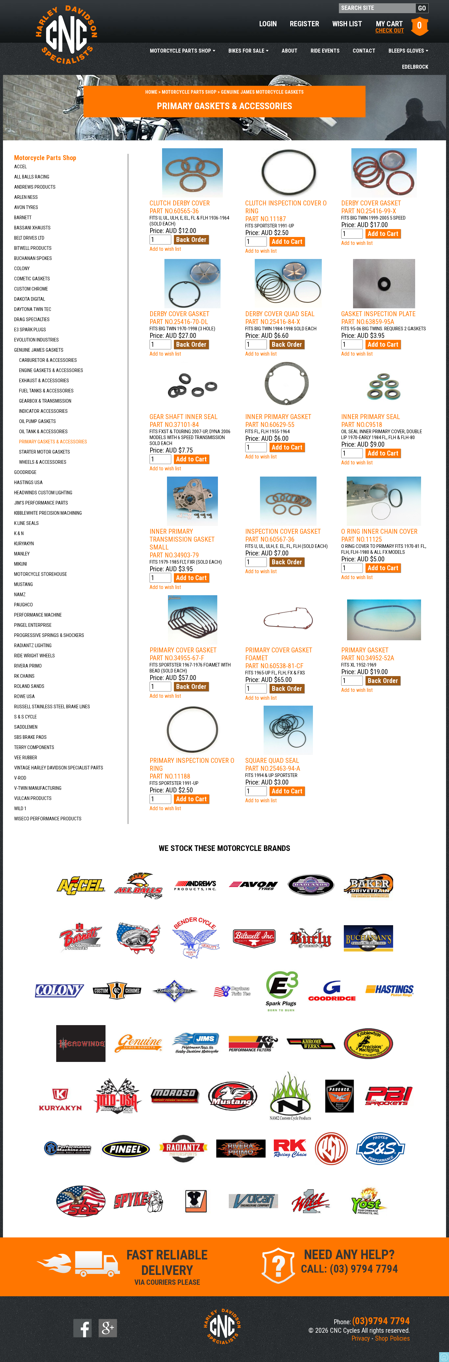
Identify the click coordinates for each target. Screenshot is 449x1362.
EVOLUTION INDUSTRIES (36, 340)
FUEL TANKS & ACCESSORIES (46, 391)
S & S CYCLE (25, 717)
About (289, 51)
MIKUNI (20, 564)
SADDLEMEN (25, 727)
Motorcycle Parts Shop (180, 51)
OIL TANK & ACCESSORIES (43, 431)
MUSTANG (23, 584)
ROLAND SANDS (29, 686)
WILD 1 (20, 808)
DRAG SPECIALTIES (32, 319)
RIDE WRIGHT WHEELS (34, 656)
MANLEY (22, 554)
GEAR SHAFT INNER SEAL (184, 421)
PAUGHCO (23, 605)
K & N (19, 533)
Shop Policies (392, 1338)
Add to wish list (165, 249)
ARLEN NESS (26, 197)
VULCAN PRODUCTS (33, 798)
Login (268, 24)
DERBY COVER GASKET (371, 207)
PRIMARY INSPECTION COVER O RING (192, 768)
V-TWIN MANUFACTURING (37, 788)
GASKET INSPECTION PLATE (378, 318)
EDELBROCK (415, 67)
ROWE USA (24, 696)
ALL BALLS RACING (31, 177)
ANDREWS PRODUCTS (35, 187)
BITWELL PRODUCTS (33, 248)
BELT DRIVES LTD (29, 238)
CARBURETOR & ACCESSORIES (48, 360)
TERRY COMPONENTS (34, 747)
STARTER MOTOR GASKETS (44, 452)
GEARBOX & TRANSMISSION (45, 401)
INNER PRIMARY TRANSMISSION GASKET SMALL (182, 543)
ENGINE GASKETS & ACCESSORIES (51, 370)
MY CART (389, 26)
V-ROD (20, 778)
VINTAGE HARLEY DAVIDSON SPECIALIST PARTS (58, 768)
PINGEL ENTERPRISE (33, 625)
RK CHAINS (24, 676)
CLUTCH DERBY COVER (180, 207)
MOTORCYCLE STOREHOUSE (40, 574)
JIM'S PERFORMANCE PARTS (41, 503)
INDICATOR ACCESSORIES (43, 411)
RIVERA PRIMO (28, 666)
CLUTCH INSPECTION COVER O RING (286, 211)
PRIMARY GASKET (367, 654)
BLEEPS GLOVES (406, 51)
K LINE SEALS (26, 523)
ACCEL (20, 167)
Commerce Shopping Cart (444, 1357)
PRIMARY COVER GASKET (183, 654)
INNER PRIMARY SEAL (370, 421)
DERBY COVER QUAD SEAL (280, 318)
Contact (364, 51)
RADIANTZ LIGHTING (33, 645)
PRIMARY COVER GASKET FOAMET (278, 658)
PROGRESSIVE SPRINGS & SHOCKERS (49, 635)
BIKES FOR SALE (246, 51)
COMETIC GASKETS (32, 279)
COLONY (22, 268)
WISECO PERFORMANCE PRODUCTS (48, 819)
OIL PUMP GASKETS (37, 421)
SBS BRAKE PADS (30, 737)
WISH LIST (347, 24)
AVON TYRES (26, 207)
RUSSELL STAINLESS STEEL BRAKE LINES (52, 707)
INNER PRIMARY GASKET (278, 421)
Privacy (360, 1338)
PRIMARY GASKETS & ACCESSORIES (53, 442)
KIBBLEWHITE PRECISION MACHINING (48, 513)
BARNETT (23, 218)
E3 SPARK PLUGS (30, 330)
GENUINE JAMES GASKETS (38, 350)
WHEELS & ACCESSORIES (42, 462)
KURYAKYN (24, 544)
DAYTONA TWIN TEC (32, 309)
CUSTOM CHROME (31, 289)
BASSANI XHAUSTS (32, 228)
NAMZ (20, 595)
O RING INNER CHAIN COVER (379, 535)
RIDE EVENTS (325, 51)
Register (304, 24)
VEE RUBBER (25, 758)
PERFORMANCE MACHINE (38, 615)
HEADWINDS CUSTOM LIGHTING (43, 493)
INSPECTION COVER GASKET (283, 535)
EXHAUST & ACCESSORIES (44, 381)
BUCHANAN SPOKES (33, 258)
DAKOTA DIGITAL (29, 299)
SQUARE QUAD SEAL (272, 764)
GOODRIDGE (25, 472)
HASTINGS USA (28, 482)
